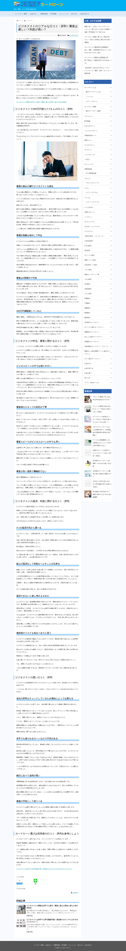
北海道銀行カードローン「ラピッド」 (96, 346)
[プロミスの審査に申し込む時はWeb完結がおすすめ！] (88, 395)
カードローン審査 (21, 14)
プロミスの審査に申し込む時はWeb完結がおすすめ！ (102, 398)
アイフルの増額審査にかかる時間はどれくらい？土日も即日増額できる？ (101, 442)
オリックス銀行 (89, 255)
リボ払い (87, 159)
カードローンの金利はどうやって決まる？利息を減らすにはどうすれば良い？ (101, 419)
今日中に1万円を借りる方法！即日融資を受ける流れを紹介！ (101, 484)
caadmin (75, 892)
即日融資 (53, 14)
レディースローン (92, 101)
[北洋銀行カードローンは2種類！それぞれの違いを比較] (88, 459)
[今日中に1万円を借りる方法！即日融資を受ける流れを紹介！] (88, 480)
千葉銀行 (87, 303)
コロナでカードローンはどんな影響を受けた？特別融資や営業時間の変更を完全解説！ (101, 431)
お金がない (33, 14)
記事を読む (30, 915)
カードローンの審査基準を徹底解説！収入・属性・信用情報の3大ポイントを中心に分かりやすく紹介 (97, 49)
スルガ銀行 (88, 279)
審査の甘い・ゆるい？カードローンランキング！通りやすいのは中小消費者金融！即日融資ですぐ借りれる (96, 29)
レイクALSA (88, 207)
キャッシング (63, 14)
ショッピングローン (91, 130)
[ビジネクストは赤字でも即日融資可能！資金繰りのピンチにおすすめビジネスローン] (21, 923)
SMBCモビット (89, 212)
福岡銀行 (87, 308)
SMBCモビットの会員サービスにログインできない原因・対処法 (101, 453)
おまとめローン (89, 126)
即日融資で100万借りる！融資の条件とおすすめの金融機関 (101, 494)
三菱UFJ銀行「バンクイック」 (94, 236)
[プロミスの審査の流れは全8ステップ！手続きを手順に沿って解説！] (88, 405)
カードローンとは (90, 87)
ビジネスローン (89, 145)
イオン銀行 (88, 269)
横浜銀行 (87, 317)
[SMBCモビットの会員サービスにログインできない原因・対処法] (88, 449)
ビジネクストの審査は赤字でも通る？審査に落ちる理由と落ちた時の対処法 (41, 102)
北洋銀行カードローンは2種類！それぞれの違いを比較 (101, 463)
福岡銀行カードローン (91, 332)
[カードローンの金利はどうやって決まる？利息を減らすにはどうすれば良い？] (88, 415)
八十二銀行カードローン (92, 358)
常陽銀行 (87, 298)
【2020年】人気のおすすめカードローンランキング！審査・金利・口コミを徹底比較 (97, 70)
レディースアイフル (92, 202)
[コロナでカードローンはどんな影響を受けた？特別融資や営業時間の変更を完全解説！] (88, 425)
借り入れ (74, 14)
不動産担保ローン (90, 135)
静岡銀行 (87, 313)
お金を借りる (84, 14)
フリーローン (88, 116)
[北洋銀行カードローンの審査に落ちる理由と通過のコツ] (88, 469)
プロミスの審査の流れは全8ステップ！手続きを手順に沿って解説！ (101, 409)
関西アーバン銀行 (90, 260)
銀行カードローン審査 (93, 111)
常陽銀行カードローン (91, 341)
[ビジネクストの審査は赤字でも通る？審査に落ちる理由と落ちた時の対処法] (21, 909)
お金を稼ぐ (88, 373)
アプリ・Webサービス (91, 382)
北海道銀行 (88, 289)
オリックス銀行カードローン (94, 327)
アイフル (87, 198)
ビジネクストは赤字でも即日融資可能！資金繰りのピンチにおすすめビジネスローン (44, 869)
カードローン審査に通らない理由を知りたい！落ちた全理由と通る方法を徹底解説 (96, 39)
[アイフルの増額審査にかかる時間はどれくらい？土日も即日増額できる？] (88, 438)
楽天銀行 (87, 250)
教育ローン (88, 140)
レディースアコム (92, 192)
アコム (86, 188)
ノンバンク (89, 96)
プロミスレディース (92, 183)
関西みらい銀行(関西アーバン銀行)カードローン (97, 352)
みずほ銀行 (88, 245)
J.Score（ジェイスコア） (92, 226)
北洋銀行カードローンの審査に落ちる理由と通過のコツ (101, 473)
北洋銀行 (87, 284)
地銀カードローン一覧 (91, 274)
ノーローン (88, 217)
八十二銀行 (88, 293)
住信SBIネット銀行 (90, 265)
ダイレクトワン (89, 221)
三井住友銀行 (88, 241)
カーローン (88, 150)
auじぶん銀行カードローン (93, 337)
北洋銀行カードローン (91, 322)
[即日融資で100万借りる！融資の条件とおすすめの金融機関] (88, 490)
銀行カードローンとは (93, 92)
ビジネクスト (73, 35)
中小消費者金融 (91, 173)
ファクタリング (89, 154)
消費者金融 (44, 14)
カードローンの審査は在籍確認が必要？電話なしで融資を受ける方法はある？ (96, 60)
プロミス (87, 178)
